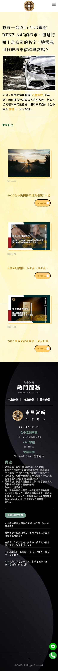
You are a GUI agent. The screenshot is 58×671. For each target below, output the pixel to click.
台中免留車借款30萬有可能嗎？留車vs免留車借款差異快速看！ (27, 534)
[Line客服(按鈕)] (53, 646)
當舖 (12, 109)
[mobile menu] (54, 4)
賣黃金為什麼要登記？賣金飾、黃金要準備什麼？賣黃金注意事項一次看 (27, 544)
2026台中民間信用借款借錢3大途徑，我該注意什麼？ (27, 525)
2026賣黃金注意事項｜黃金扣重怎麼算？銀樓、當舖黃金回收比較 (26, 563)
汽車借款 (37, 95)
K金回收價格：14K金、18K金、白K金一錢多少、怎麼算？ (27, 553)
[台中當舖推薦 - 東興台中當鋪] (29, 6)
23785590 (29, 446)
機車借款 (29, 399)
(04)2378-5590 (33, 436)
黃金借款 (45, 399)
